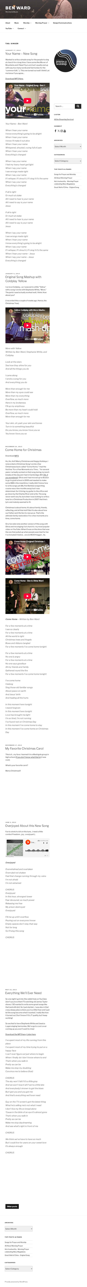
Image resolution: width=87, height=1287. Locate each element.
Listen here (31, 1034)
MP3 (16, 456)
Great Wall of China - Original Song (66, 187)
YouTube (8, 28)
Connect (21, 28)
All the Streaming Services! (64, 119)
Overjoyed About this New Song (27, 825)
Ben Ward (18, 7)
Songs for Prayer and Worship (65, 174)
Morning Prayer (41, 23)
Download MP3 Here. (14, 79)
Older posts (12, 1206)
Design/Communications (62, 23)
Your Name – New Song (21, 53)
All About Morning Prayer (63, 178)
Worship (26, 23)
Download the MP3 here (15, 1034)
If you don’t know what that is (28, 757)
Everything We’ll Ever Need (23, 993)
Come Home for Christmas (23, 450)
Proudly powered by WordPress (16, 1282)
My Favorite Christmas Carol (24, 748)
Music (16, 23)
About (7, 23)
